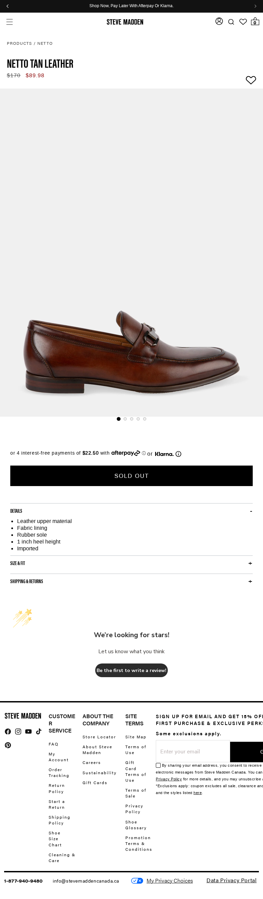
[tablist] (131, 418)
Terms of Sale (135, 793)
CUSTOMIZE (170, 881)
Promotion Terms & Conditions (138, 843)
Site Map (136, 737)
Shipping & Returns (26, 581)
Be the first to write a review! (131, 670)
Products (19, 43)
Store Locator (99, 737)
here (197, 792)
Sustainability (100, 772)
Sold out (131, 476)
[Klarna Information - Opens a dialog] (164, 454)
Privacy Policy (134, 809)
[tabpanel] (131, 253)
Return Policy (57, 788)
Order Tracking (59, 772)
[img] (8, 731)
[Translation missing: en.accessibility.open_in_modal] (131, 253)
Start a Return (57, 804)
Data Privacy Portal (231, 880)
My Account (59, 757)
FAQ (54, 744)
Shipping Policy (60, 820)
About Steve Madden (97, 749)
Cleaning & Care (62, 857)
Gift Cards (95, 782)
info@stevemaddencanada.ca (86, 880)
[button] (9, 22)
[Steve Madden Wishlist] (243, 21)
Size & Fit (17, 563)
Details (16, 510)
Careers (92, 762)
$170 (14, 75)
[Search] (231, 22)
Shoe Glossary (136, 825)
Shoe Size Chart (55, 838)
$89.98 (35, 75)
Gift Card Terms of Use (135, 771)
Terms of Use (135, 749)
